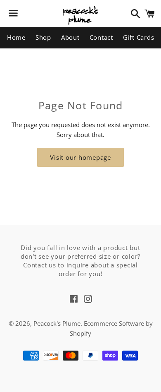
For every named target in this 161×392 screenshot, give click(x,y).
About (70, 37)
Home (16, 37)
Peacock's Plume (56, 323)
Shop (43, 37)
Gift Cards (138, 37)
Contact (101, 37)
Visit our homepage (80, 157)
